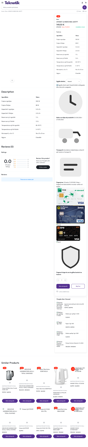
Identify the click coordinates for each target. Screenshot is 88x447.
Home (2, 11)
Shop (6, 11)
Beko (57, 19)
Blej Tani (78, 286)
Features (58, 32)
